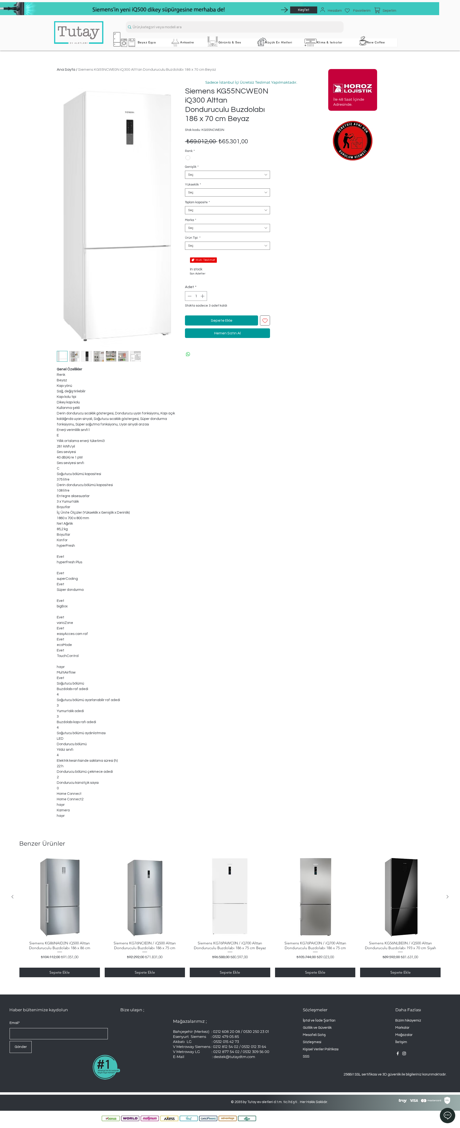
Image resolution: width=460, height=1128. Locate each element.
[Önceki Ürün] (12, 897)
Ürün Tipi (193, 237)
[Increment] (203, 296)
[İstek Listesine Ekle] (265, 320)
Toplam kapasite (197, 202)
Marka (190, 220)
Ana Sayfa (66, 69)
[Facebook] (397, 1053)
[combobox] (227, 175)
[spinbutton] (196, 296)
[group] (230, 916)
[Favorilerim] (347, 11)
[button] (147, 42)
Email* (15, 1023)
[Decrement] (189, 296)
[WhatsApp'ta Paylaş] (188, 354)
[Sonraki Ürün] (447, 897)
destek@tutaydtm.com (234, 1056)
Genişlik (192, 167)
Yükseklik (193, 184)
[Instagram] (404, 1053)
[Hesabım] (322, 10)
